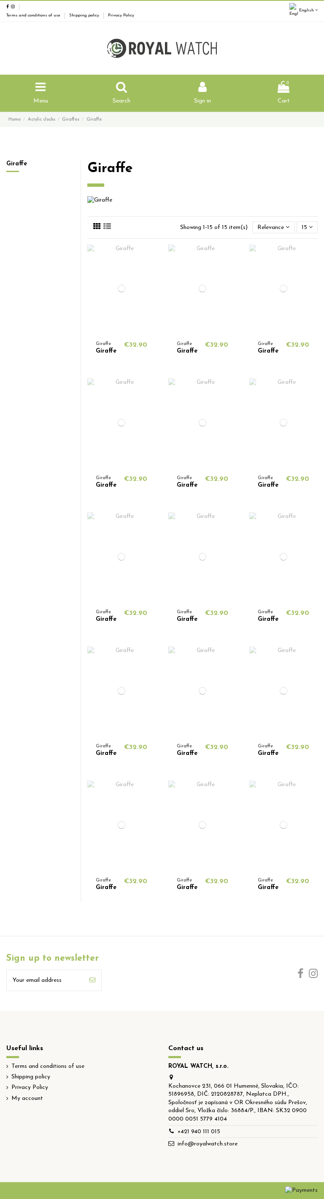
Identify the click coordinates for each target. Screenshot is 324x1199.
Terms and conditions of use (34, 15)
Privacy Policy (121, 15)
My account (27, 1098)
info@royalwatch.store (208, 1144)
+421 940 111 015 (199, 1132)
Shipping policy (84, 15)
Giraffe (106, 351)
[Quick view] (121, 330)
